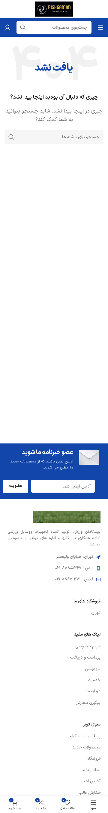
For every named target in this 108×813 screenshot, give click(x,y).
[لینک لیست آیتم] (54, 613)
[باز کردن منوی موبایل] (100, 27)
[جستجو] (11, 137)
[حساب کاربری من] (8, 27)
